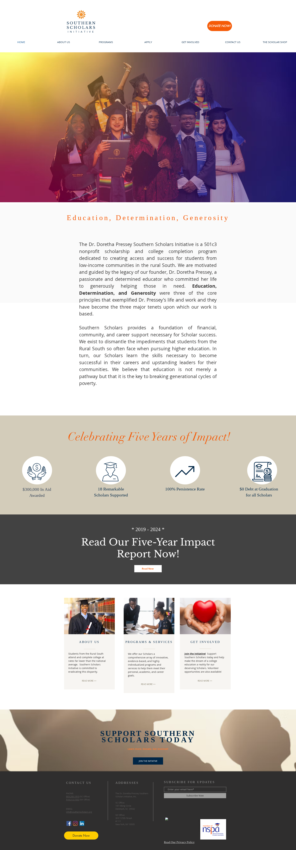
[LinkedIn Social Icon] (81, 823)
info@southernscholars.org (79, 812)
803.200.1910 (72, 796)
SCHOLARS (81, 27)
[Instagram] (75, 823)
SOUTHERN (81, 23)
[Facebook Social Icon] (68, 823)
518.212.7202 (72, 799)
